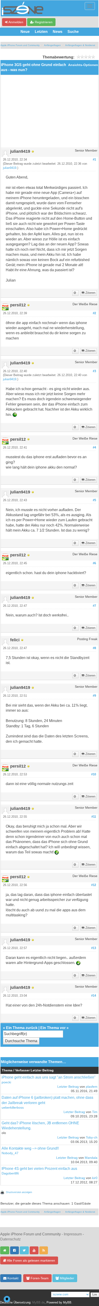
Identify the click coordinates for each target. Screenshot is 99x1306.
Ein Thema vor (53, 1028)
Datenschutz (10, 1239)
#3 (94, 371)
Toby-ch (91, 1137)
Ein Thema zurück (22, 1028)
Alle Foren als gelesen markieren (30, 1260)
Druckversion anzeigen (19, 1192)
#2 (94, 313)
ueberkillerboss (13, 1107)
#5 (94, 500)
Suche (73, 32)
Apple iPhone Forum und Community (20, 45)
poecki (6, 1082)
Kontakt (12, 1278)
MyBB (67, 1302)
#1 (94, 159)
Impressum (73, 1234)
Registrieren (43, 22)
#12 (93, 885)
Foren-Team (39, 1278)
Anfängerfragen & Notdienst (80, 45)
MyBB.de (38, 1302)
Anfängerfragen (52, 45)
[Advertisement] (49, 113)
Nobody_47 (10, 1153)
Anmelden (15, 22)
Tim (94, 1112)
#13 (93, 948)
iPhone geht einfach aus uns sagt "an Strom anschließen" (49, 1077)
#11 (93, 816)
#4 (94, 447)
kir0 (94, 1178)
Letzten (41, 32)
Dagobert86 (10, 1173)
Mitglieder (66, 1278)
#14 (93, 995)
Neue (25, 32)
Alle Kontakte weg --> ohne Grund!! (30, 1148)
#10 (93, 774)
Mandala (91, 1157)
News (57, 32)
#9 (94, 695)
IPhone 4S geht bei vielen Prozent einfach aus (39, 1169)
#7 (94, 605)
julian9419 (9, 168)
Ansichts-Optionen (83, 65)
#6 (94, 563)
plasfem (91, 1086)
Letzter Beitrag (68, 1086)
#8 (94, 648)
